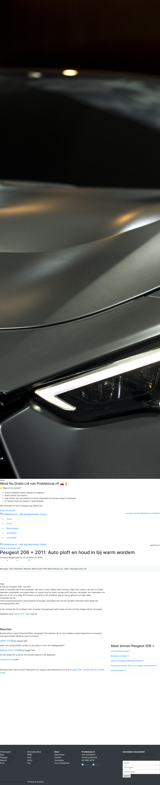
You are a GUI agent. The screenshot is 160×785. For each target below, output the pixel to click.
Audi (29, 757)
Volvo (30, 760)
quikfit (5, 641)
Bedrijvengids (13, 528)
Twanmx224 (6, 659)
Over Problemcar (61, 763)
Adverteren (59, 754)
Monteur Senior (9, 650)
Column (57, 757)
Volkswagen (5, 752)
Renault (3, 760)
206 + (34, 560)
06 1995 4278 (88, 760)
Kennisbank (12, 533)
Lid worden (12, 537)
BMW (29, 754)
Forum (9, 523)
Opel (2, 754)
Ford (2, 763)
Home (9, 519)
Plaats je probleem (151, 513)
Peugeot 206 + (76, 670)
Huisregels (59, 760)
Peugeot (23, 560)
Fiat (29, 763)
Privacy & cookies (36, 782)
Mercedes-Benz (34, 752)
